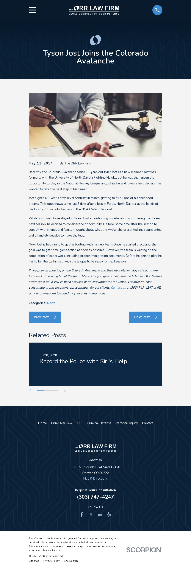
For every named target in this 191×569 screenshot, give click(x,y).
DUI (79, 423)
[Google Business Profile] (100, 514)
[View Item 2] (47, 390)
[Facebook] (82, 514)
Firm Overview (61, 423)
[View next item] (65, 390)
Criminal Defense (99, 423)
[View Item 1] (40, 390)
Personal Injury (127, 423)
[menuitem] (34, 561)
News (51, 303)
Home (42, 423)
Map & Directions (95, 478)
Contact (147, 423)
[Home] (94, 10)
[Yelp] (109, 514)
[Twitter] (91, 514)
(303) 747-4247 (95, 496)
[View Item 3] (54, 390)
